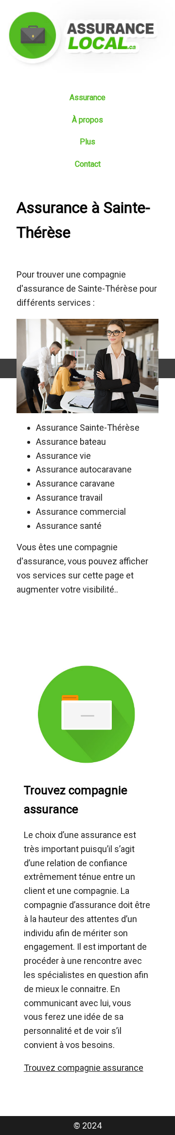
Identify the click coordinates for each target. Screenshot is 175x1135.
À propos (87, 119)
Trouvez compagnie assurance (83, 1068)
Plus (87, 141)
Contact (88, 164)
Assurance (87, 97)
